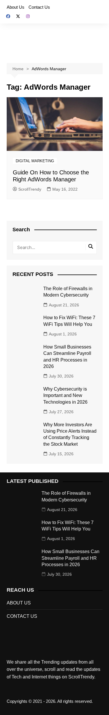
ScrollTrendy (29, 189)
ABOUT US (19, 602)
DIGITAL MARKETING (35, 161)
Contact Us (39, 7)
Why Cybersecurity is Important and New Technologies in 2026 (65, 396)
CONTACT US (22, 616)
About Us (15, 7)
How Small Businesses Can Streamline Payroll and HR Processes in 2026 (70, 558)
